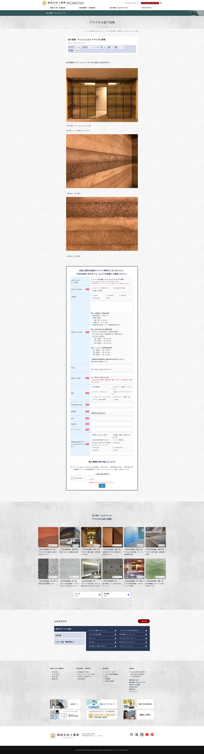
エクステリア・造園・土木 (122, 397)
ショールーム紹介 (110, 672)
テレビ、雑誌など (119, 440)
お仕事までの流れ (83, 672)
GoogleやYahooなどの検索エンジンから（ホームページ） (101, 444)
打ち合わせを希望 (119, 288)
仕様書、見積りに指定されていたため (121, 436)
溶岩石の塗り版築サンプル (46, 584)
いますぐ (96, 295)
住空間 (76, 50)
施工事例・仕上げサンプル (97, 31)
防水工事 (55, 676)
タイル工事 (55, 674)
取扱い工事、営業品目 (57, 668)
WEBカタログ (133, 687)
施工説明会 (81, 679)
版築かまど (132, 689)
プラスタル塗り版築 (110, 31)
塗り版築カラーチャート (127, 634)
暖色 (105, 47)
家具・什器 (142, 581)
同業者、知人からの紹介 (100, 435)
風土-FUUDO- (75, 549)
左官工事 (55, 672)
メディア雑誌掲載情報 (111, 674)
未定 (108, 298)
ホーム (87, 31)
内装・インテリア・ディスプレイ (122, 393)
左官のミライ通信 (134, 685)
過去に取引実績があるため (101, 440)
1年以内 (123, 295)
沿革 (106, 676)
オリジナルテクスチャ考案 (86, 674)
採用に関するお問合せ (138, 674)
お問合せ (132, 668)
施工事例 (78, 47)
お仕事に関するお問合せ (138, 672)
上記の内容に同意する (103, 474)
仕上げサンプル (53, 545)
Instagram (117, 443)
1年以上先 (96, 298)
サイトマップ (133, 691)
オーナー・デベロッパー (100, 392)
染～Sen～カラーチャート (128, 642)
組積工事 (55, 679)
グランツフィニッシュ (126, 646)
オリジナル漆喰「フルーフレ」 (98, 630)
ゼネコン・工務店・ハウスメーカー (122, 388)
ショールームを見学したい (101, 288)
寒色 (138, 549)
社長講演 (107, 679)
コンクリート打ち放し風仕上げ (129, 630)
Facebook (96, 447)
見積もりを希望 (98, 291)
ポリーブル (92, 638)
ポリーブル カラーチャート (128, 638)
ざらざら (121, 47)
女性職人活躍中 (109, 681)
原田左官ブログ (134, 680)
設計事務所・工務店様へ (83, 668)
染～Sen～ (92, 642)
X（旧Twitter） (119, 447)
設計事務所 (96, 387)
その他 (116, 399)
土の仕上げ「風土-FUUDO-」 (98, 646)
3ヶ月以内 (110, 295)
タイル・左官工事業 (99, 399)
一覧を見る (143, 621)
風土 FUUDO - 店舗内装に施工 (69, 552)
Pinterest (96, 450)
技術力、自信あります (85, 676)
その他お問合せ (135, 676)
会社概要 (105, 668)
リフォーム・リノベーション (102, 397)
